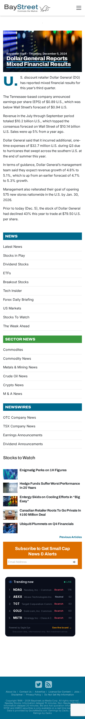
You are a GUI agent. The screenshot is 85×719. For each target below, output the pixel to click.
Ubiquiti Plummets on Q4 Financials (46, 524)
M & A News (12, 394)
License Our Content (59, 691)
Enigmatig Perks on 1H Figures (43, 470)
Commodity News (17, 358)
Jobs (76, 691)
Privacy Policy (33, 694)
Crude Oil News (15, 376)
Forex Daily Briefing (18, 299)
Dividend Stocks (15, 264)
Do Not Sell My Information (59, 694)
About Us (11, 691)
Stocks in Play (14, 255)
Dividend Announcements (23, 444)
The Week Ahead (16, 326)
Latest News (12, 246)
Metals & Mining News (20, 367)
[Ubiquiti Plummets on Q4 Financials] (10, 528)
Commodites (13, 350)
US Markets (12, 308)
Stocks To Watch (16, 317)
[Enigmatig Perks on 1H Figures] (10, 474)
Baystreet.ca (37, 700)
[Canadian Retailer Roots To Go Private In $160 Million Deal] (10, 514)
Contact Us (25, 691)
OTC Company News (19, 417)
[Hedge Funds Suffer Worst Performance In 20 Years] (10, 487)
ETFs (7, 273)
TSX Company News (19, 426)
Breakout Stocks (15, 282)
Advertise (40, 691)
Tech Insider (12, 291)
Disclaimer (17, 694)
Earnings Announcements (22, 435)
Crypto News (13, 385)
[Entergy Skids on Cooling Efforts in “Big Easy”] (10, 501)
